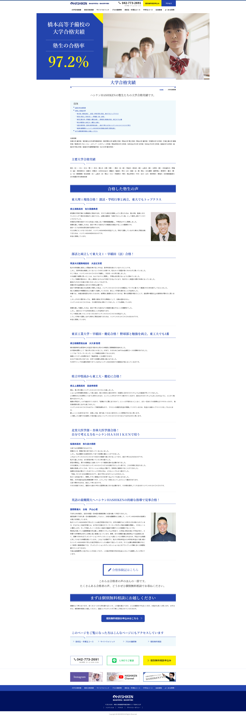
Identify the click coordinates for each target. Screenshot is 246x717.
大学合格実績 (76, 10)
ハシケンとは (110, 707)
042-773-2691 (131, 3)
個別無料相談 (155, 641)
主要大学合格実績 (80, 108)
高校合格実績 (89, 10)
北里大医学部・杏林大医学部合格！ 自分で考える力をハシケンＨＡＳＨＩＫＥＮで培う (104, 125)
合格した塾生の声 (80, 111)
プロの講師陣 (117, 10)
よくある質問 (169, 10)
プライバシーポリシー (133, 707)
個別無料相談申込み (152, 3)
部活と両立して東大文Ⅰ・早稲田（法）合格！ (91, 116)
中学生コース (148, 10)
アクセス (169, 3)
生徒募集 (159, 10)
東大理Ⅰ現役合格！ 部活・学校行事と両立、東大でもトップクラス (98, 114)
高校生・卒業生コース (132, 10)
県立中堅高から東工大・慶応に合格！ (88, 122)
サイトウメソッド (102, 10)
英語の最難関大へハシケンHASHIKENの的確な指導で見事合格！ (96, 128)
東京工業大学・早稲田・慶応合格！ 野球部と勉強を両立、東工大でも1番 (99, 119)
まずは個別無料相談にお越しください (86, 131)
